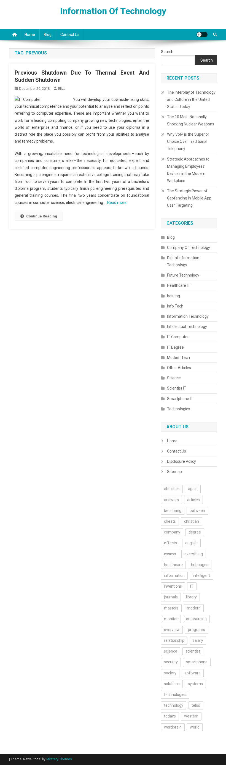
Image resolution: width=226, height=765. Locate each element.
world (195, 727)
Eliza (62, 88)
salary (198, 640)
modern (194, 608)
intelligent (201, 575)
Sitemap (174, 471)
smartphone (197, 662)
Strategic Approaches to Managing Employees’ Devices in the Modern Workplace (188, 170)
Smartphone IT (180, 398)
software (193, 673)
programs (196, 629)
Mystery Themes (59, 759)
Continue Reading (41, 216)
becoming (172, 510)
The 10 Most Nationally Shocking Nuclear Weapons (190, 120)
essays (170, 554)
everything (193, 554)
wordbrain (173, 727)
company (172, 532)
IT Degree (175, 347)
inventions (173, 586)
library (191, 597)
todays (170, 716)
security (171, 662)
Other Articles (179, 368)
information (174, 575)
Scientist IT (176, 388)
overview (172, 629)
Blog (48, 34)
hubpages (199, 564)
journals (171, 597)
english (191, 543)
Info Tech (175, 306)
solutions (172, 684)
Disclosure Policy (181, 461)
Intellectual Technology (187, 326)
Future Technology (183, 275)
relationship (174, 640)
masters (171, 608)
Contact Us (69, 34)
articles (193, 500)
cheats (170, 521)
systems (195, 684)
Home (30, 34)
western (191, 716)
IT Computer (178, 337)
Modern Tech (178, 357)
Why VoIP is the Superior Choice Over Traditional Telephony (188, 141)
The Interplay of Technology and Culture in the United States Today (191, 99)
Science (174, 378)
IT (191, 586)
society (170, 673)
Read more (117, 202)
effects (170, 543)
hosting (173, 296)
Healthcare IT (178, 285)
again (193, 489)
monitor (171, 619)
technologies (175, 694)
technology (173, 705)
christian (191, 521)
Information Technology (188, 316)
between (197, 510)
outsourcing (196, 619)
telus (196, 705)
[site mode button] (202, 34)
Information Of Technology (113, 11)
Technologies (178, 409)
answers (171, 500)
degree (195, 532)
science (170, 651)
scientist (192, 651)
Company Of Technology (188, 247)
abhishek (172, 489)
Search (167, 51)
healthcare (173, 564)
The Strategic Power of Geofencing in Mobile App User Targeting (189, 198)
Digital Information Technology (183, 261)
